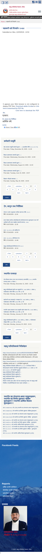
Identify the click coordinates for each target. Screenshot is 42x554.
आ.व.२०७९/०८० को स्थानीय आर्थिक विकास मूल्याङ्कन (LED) (18, 424)
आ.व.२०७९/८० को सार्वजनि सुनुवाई (11, 370)
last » (27, 193)
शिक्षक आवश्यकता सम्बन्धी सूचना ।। (12, 155)
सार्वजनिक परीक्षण (8, 496)
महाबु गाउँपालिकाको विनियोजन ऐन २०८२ (13, 246)
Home (3, 21)
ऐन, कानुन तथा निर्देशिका (9, 119)
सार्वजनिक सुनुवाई (8, 493)
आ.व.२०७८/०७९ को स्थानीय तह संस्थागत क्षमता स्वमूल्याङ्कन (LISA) (20, 414)
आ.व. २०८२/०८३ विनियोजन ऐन (12, 238)
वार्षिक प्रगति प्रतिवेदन (10, 487)
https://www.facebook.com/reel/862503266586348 (18, 353)
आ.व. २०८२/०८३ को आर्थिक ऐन (12, 230)
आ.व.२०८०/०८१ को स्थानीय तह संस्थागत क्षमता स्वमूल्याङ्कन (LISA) (21, 426)
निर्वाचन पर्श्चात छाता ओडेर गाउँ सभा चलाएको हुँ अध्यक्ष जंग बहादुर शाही (20, 381)
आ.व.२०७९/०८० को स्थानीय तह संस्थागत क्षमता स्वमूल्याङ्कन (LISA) (20, 420)
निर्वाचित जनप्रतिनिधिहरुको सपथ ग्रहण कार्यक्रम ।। (16, 383)
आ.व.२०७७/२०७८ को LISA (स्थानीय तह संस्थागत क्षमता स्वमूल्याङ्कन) (20, 407)
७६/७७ (4, 125)
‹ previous (18, 186)
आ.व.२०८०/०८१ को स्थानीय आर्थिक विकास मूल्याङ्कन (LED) (18, 433)
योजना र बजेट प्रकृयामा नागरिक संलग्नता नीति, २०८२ (17, 212)
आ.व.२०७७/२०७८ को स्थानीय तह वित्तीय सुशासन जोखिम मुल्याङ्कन (19, 411)
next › (19, 193)
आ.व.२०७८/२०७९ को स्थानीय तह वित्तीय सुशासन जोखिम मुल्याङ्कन (20, 417)
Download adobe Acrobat (25, 106)
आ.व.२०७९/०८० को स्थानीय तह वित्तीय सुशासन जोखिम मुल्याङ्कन (19, 422)
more (7, 197)
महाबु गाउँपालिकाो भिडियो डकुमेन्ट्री (11, 372)
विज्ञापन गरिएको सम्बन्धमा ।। (11, 178)
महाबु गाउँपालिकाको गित (9, 378)
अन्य (6, 265)
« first (9, 186)
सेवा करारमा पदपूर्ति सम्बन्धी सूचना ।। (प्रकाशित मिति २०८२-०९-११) (21, 147)
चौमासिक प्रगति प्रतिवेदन (10, 490)
